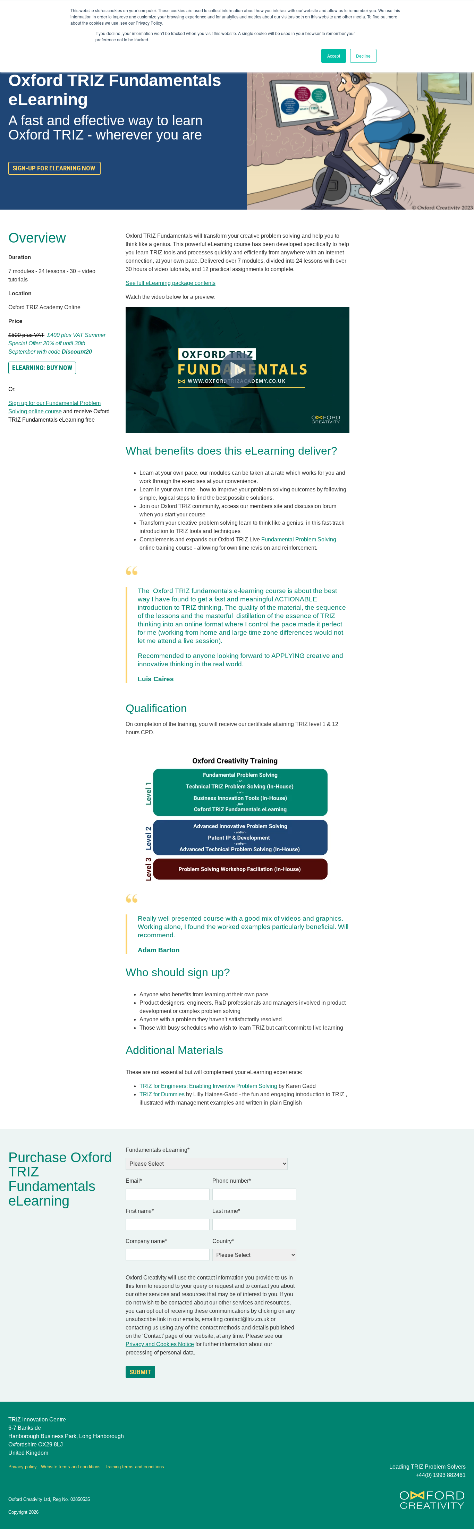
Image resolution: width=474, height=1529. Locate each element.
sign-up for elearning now (54, 168)
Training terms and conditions (134, 1466)
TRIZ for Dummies (162, 1094)
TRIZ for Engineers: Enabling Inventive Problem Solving (208, 1086)
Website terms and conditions (71, 1466)
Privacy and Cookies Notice (160, 1344)
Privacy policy (22, 1466)
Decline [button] (363, 56)
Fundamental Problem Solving (298, 539)
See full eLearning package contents (170, 283)
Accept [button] (333, 56)
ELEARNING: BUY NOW (42, 368)
